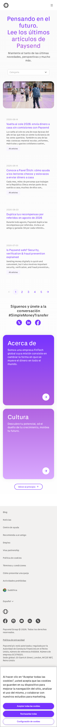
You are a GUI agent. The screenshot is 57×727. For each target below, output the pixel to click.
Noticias (7, 520)
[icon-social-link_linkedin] (29, 621)
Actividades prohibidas (14, 580)
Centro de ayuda (11, 527)
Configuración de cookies (28, 721)
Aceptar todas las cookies (28, 706)
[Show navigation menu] (52, 5)
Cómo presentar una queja (16, 573)
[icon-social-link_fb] (5, 621)
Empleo (6, 542)
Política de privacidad (14, 640)
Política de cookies (12, 558)
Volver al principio (26, 487)
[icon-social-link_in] (13, 621)
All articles (13, 149)
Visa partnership (11, 550)
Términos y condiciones (14, 565)
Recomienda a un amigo (14, 535)
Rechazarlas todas (28, 714)
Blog (5, 512)
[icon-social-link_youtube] (21, 621)
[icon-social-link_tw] (38, 621)
